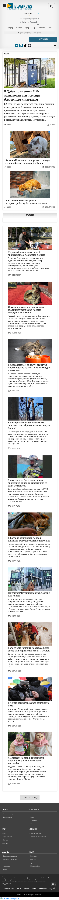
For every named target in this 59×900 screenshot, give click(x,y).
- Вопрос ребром (35, 833)
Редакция (6, 883)
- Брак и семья (34, 863)
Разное (32, 852)
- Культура (33, 856)
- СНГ (31, 824)
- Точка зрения (7, 817)
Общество (5, 852)
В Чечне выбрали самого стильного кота (28, 704)
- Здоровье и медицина (9, 859)
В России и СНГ (34, 810)
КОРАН (19, 889)
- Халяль (5, 869)
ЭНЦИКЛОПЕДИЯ (9, 889)
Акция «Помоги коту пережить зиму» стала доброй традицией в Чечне (27, 161)
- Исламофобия (35, 866)
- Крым (32, 817)
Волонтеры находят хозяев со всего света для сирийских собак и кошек (29, 649)
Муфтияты (43, 889)
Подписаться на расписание (29, 33)
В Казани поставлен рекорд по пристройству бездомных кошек (26, 202)
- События (33, 859)
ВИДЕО (34, 889)
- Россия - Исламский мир (38, 836)
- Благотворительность (9, 856)
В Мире (4, 829)
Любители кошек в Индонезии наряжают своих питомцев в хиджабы (26, 760)
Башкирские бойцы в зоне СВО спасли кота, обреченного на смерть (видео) (29, 425)
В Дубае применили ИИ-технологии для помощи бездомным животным (22, 95)
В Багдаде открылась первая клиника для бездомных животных (29, 539)
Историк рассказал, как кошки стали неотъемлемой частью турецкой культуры (26, 310)
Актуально (33, 829)
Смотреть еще (30, 797)
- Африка (5, 843)
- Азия (4, 833)
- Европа (5, 840)
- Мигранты (6, 866)
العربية (52, 889)
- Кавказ (32, 814)
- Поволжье (33, 820)
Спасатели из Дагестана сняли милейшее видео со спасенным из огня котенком (27, 483)
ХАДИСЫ (26, 889)
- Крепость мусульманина (10, 814)
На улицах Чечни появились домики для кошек (29, 594)
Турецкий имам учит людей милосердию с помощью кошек (26, 253)
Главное (5, 810)
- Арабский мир (7, 836)
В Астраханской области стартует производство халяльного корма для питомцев (29, 367)
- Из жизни (5, 863)
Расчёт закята (43, 39)
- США (4, 846)
